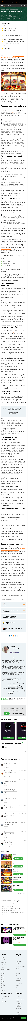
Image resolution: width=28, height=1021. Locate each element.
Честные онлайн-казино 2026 (8, 904)
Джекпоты (3, 964)
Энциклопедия (4, 990)
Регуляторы (19, 978)
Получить (20, 934)
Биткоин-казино (5, 988)
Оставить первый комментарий (9, 18)
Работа (3, 998)
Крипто (18, 963)
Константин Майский (12, 699)
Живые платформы (20, 966)
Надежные (3, 967)
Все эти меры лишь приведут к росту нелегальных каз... (8, 842)
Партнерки (3, 1001)
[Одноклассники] (13, 636)
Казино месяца (19, 973)
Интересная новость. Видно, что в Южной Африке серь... (9, 833)
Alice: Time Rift (16, 885)
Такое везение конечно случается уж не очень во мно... (10, 781)
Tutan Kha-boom (17, 877)
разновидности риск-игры (7, 538)
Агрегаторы (19, 968)
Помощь (18, 1012)
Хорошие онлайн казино (7, 906)
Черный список (5, 959)
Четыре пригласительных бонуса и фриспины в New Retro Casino (19, 928)
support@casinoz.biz (13, 2)
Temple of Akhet (16, 861)
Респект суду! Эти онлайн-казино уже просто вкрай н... (10, 772)
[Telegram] (15, 636)
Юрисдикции (19, 975)
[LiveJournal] (9, 636)
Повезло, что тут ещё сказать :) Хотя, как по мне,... (9, 815)
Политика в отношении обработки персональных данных (19, 1006)
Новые (2, 957)
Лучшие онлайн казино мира (8, 910)
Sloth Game (15, 854)
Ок (23, 1018)
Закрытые (3, 962)
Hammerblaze (16, 869)
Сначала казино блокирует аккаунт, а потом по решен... (10, 764)
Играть (8, 737)
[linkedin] (11, 652)
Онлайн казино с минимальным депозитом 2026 (12, 908)
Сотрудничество (5, 996)
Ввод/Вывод (19, 961)
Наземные (18, 971)
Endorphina (15, 855)
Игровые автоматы (5, 969)
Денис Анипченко (13, 13)
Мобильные (19, 983)
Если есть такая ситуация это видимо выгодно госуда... (10, 824)
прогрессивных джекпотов (17, 332)
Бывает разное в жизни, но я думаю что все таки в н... (10, 799)
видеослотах (14, 112)
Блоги (17, 985)
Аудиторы (18, 980)
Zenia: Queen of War (6, 249)
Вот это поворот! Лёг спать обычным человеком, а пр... (11, 806)
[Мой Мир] (11, 636)
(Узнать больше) (10, 1018)
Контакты (18, 1014)
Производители (20, 958)
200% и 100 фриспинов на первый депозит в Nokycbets (18, 938)
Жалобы (18, 988)
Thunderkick (15, 863)
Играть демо (19, 858)
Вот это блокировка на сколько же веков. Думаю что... (10, 790)
